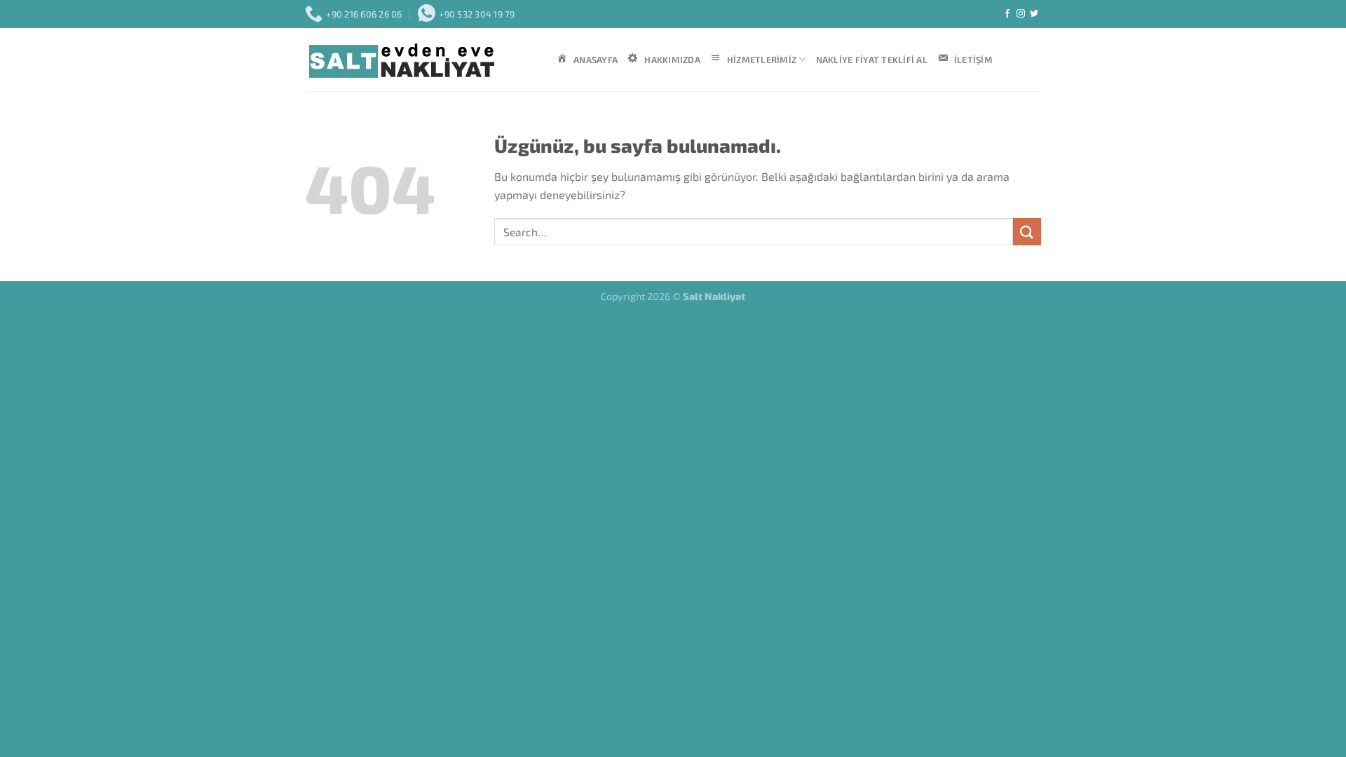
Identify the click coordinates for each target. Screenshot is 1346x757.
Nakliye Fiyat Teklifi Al (871, 59)
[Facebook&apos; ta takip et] (1007, 14)
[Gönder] (1027, 231)
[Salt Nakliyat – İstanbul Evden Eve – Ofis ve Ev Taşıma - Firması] (420, 60)
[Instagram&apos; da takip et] (1021, 14)
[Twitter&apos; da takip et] (1034, 14)
